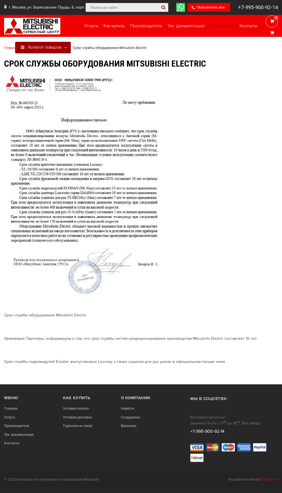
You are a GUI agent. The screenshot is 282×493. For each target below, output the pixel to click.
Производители (16, 426)
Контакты (11, 443)
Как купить (76, 397)
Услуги (9, 417)
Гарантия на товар (77, 426)
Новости (58, 48)
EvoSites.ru (269, 479)
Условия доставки (77, 417)
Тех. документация (19, 435)
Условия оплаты (76, 409)
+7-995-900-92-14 (258, 7)
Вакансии (128, 426)
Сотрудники (130, 417)
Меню (11, 397)
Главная (10, 48)
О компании (34, 48)
